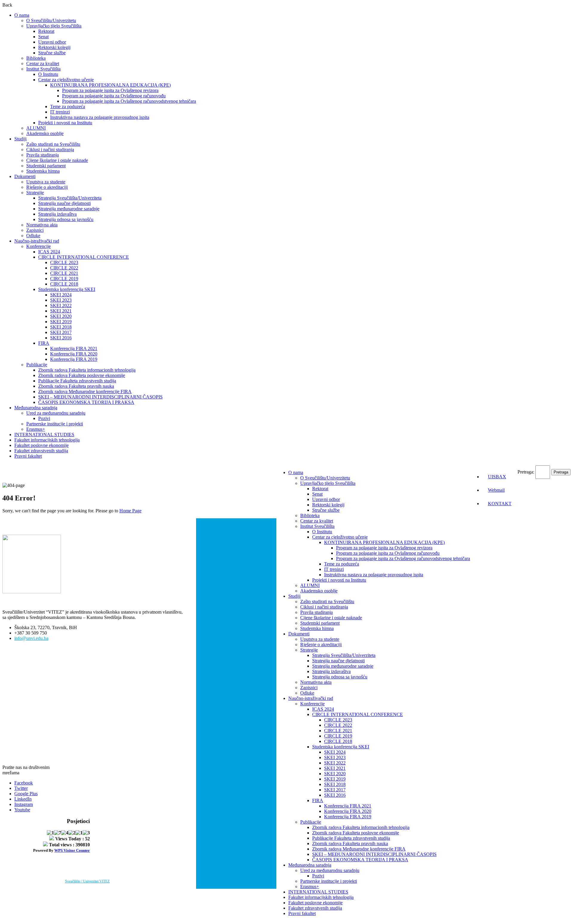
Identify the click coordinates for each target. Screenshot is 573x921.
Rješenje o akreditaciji (47, 187)
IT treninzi (60, 111)
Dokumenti (25, 176)
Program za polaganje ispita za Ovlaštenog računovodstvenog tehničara (129, 101)
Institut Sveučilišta (43, 68)
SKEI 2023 (61, 300)
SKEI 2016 (61, 337)
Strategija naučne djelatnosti (64, 203)
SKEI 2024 (61, 294)
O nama (21, 15)
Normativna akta (42, 224)
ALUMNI (36, 128)
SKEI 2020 (61, 316)
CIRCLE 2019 (64, 278)
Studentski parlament (46, 165)
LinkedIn (23, 799)
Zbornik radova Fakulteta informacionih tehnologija (86, 370)
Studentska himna (43, 171)
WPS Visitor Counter (72, 850)
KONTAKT (500, 503)
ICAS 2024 (49, 251)
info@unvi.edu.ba (31, 638)
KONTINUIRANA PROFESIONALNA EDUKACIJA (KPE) (110, 85)
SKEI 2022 (61, 305)
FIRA (43, 343)
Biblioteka (36, 58)
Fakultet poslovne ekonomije (41, 445)
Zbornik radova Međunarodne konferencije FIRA (85, 391)
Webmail (496, 490)
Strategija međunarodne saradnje (68, 208)
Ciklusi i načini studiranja (50, 149)
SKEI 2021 (61, 310)
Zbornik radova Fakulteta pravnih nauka (76, 386)
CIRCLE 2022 (64, 267)
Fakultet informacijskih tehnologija (47, 439)
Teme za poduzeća (67, 106)
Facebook (23, 782)
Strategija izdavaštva (57, 214)
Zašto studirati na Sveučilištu (53, 144)
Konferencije (38, 246)
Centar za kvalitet (42, 63)
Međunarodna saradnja (35, 407)
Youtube (22, 809)
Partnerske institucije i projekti (54, 423)
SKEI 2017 (61, 332)
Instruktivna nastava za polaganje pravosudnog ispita (99, 117)
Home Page (130, 510)
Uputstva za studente (45, 181)
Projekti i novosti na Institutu (65, 122)
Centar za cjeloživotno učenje (66, 79)
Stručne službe (52, 52)
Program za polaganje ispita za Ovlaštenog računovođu (114, 95)
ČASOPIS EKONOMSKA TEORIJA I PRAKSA (86, 402)
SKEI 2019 (61, 321)
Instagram (23, 804)
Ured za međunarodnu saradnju (55, 413)
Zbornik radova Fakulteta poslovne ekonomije (81, 375)
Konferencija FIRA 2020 (73, 353)
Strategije (35, 192)
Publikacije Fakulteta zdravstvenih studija (77, 380)
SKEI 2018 (61, 327)
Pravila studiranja (42, 154)
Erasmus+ (35, 429)
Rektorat (46, 31)
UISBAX (497, 476)
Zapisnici (35, 230)
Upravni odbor (52, 42)
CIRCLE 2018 (64, 283)
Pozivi (44, 418)
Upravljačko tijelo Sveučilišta (53, 25)
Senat (43, 36)
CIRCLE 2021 (64, 273)
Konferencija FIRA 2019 (73, 359)
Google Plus (26, 793)
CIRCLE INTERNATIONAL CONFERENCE (83, 257)
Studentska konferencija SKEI (66, 289)
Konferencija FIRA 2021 (73, 348)
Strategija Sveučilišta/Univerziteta (69, 197)
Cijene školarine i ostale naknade (57, 160)
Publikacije (36, 364)
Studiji (20, 138)
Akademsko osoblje (45, 133)
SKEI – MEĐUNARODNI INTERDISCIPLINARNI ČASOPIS (100, 396)
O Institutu (48, 74)
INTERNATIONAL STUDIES (44, 434)
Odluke (33, 235)
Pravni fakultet (28, 456)
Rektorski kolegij (54, 47)
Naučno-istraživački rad (36, 240)
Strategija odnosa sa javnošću (65, 219)
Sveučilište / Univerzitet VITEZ (87, 881)
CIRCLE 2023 (64, 262)
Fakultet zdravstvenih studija (41, 450)
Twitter (21, 788)
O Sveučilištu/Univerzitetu (51, 20)
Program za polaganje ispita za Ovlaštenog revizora (110, 90)
